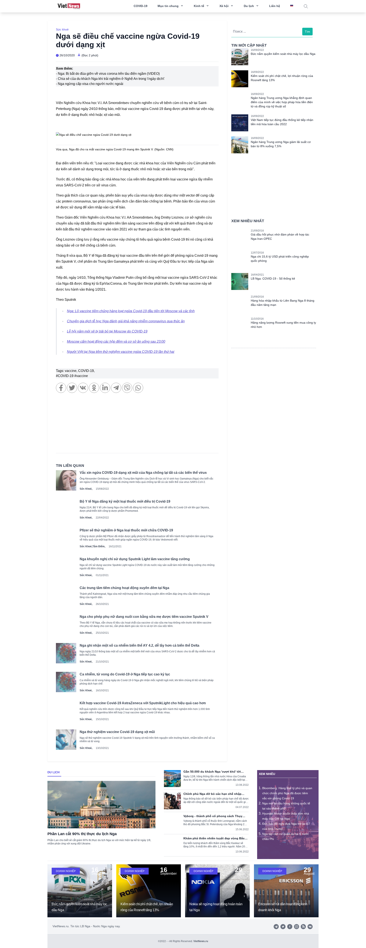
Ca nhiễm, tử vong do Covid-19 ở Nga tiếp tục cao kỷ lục (125, 674)
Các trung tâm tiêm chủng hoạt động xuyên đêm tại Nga (124, 588)
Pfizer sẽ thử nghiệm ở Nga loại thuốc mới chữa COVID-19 (126, 530)
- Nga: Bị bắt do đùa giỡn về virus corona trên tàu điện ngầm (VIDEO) (108, 73)
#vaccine (81, 376)
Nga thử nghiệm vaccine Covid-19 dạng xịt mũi (117, 732)
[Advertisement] (137, 425)
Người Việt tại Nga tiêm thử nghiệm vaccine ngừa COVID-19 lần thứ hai (120, 351)
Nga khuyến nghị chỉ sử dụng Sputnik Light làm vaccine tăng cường (135, 559)
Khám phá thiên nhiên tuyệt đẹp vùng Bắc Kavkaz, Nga (214, 838)
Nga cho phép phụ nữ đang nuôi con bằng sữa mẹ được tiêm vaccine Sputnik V (144, 616)
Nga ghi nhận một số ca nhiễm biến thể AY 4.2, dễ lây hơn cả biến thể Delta (139, 645)
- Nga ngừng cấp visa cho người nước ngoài (89, 84)
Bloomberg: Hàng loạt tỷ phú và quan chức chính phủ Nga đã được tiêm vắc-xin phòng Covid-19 (287, 793)
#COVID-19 (65, 376)
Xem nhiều (267, 774)
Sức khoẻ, (86, 488)
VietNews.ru (200, 941)
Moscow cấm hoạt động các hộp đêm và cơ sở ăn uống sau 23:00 (116, 341)
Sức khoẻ (62, 29)
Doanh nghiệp (66, 871)
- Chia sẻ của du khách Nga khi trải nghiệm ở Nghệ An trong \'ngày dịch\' (110, 78)
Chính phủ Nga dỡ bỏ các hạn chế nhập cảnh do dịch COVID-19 (212, 793)
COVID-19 (140, 6)
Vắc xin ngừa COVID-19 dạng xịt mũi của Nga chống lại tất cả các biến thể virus (143, 472)
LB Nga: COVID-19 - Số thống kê (273, 278)
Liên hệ (274, 6)
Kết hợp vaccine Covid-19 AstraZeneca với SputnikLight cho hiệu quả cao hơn (143, 703)
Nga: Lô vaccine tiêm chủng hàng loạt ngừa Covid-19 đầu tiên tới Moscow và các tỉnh (131, 311)
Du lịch (53, 772)
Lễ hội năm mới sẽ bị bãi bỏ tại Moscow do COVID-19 (107, 331)
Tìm (307, 31)
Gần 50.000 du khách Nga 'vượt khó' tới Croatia (212, 771)
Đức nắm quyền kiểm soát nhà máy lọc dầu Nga (283, 53)
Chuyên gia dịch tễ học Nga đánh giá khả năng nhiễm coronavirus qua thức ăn (126, 321)
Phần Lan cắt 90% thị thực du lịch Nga (82, 834)
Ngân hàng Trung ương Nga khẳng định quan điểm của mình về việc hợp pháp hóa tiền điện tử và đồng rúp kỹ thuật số (282, 102)
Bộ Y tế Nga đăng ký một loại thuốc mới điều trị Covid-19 (125, 501)
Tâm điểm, (98, 546)
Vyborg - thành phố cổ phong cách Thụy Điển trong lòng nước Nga (212, 816)
